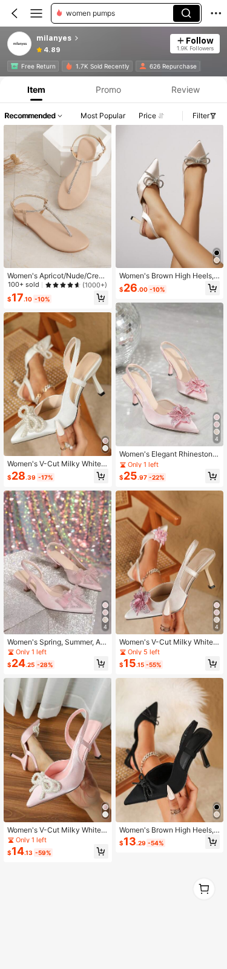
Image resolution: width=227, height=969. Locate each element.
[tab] (35, 89)
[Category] (36, 13)
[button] (14, 13)
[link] (20, 44)
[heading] (99, 38)
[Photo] (14, 66)
